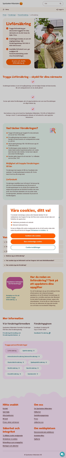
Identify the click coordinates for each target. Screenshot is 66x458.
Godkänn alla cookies (33, 236)
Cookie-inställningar (33, 247)
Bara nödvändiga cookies (33, 242)
